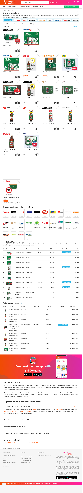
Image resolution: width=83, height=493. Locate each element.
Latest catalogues (13, 6)
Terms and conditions (38, 483)
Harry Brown (58, 409)
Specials (22, 6)
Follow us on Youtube (26, 460)
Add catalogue (6, 466)
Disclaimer (29, 483)
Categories (35, 6)
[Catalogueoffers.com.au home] (9, 2)
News (4, 468)
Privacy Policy (47, 483)
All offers (7, 10)
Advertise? (5, 457)
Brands (4, 460)
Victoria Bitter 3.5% (26, 411)
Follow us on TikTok (25, 462)
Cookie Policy (54, 483)
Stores (28, 6)
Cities (41, 6)
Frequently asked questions (9, 455)
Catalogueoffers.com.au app (9, 462)
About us (5, 464)
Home (4, 6)
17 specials (6, 26)
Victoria (34, 409)
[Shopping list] (78, 2)
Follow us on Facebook (26, 456)
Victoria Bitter (7, 411)
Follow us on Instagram (26, 458)
